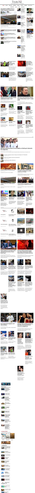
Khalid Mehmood (3, 27)
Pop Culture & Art (19, 327)
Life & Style (30, 5)
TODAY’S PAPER (13, 3)
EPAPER (23, 3)
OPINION (2, 207)
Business (14, 5)
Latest (6, 5)
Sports (22, 5)
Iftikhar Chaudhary (7, 27)
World (18, 5)
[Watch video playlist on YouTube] (5, 384)
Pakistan (10, 5)
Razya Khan (10, 27)
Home (3, 5)
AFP (17, 254)
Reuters (18, 101)
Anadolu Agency (3, 254)
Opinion (25, 5)
